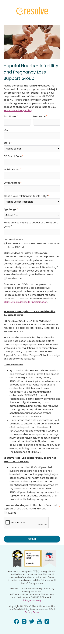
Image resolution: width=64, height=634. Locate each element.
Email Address (12, 182)
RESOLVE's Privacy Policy (18, 110)
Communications (14, 239)
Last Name (39, 116)
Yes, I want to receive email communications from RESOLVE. (34, 245)
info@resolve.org (32, 600)
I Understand (15, 278)
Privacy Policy (32, 612)
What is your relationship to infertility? (26, 196)
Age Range (10, 209)
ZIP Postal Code (13, 156)
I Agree (12, 512)
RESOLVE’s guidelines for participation (25, 302)
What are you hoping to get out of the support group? (31, 224)
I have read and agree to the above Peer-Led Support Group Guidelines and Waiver (30, 506)
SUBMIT (32, 539)
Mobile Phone (11, 169)
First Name (10, 116)
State (7, 143)
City (6, 129)
